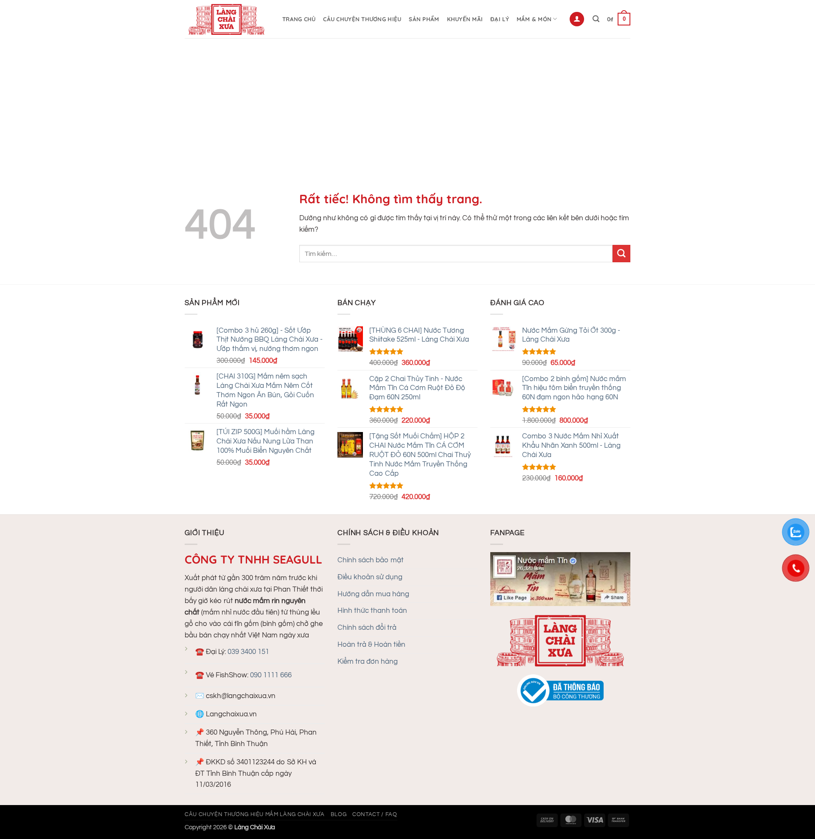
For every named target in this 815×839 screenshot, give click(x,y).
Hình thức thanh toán (372, 611)
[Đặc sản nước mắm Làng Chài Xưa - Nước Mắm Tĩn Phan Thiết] (227, 19)
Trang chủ (298, 19)
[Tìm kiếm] (596, 19)
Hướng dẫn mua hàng (373, 594)
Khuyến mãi (465, 19)
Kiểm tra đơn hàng (367, 661)
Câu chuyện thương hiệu (362, 19)
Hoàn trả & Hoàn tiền (371, 644)
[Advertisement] (407, 101)
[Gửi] (621, 253)
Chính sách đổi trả (366, 627)
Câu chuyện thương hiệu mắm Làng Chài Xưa (255, 814)
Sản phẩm (424, 19)
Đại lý (499, 19)
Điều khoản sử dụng (369, 577)
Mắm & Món (534, 19)
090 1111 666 (271, 675)
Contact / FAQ (374, 814)
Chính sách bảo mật (370, 560)
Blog (339, 814)
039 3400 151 (248, 652)
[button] (577, 19)
